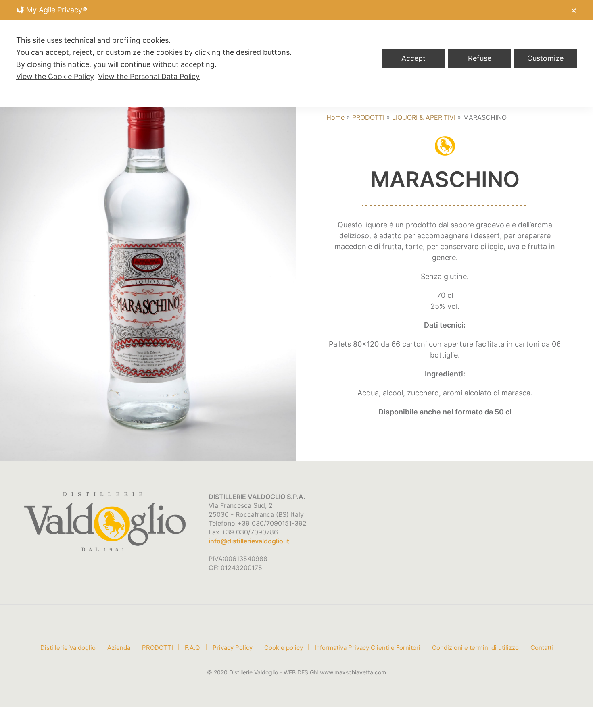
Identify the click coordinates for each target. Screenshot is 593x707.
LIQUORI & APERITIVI (423, 117)
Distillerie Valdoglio (68, 647)
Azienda (118, 647)
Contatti (541, 647)
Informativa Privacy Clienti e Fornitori (367, 647)
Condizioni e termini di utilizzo (475, 647)
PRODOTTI (368, 117)
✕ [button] (574, 10)
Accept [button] (413, 58)
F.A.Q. (193, 647)
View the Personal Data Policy (149, 76)
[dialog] (296, 53)
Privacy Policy (233, 647)
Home (335, 117)
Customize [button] (545, 58)
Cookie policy (283, 647)
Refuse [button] (479, 58)
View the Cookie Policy (55, 76)
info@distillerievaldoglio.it (249, 541)
